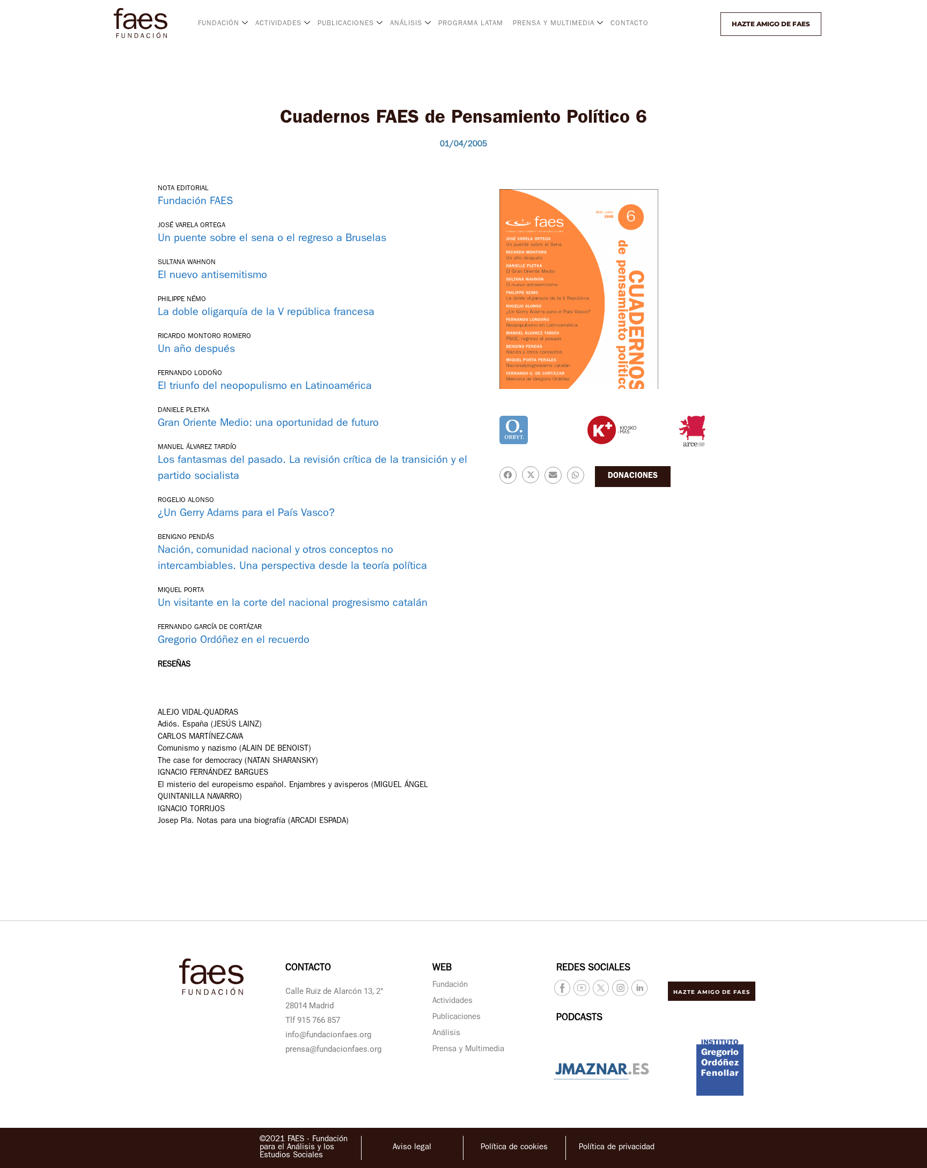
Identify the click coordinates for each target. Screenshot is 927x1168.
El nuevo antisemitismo (212, 276)
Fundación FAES (195, 202)
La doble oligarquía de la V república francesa (266, 313)
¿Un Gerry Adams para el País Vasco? (246, 513)
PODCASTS (579, 1018)
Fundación (450, 986)
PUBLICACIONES (346, 23)
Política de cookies (514, 1148)
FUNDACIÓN (218, 23)
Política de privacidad (616, 1148)
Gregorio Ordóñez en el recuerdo (234, 640)
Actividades (452, 1002)
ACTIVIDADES (278, 23)
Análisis (446, 1034)
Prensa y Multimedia (468, 1050)
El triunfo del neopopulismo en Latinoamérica (265, 386)
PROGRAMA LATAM (470, 23)
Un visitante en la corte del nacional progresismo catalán (293, 603)
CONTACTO (629, 23)
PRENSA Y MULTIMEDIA (553, 23)
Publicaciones (456, 1018)
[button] (693, 24)
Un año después (196, 350)
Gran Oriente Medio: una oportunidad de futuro (268, 423)
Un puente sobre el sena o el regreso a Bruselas (272, 239)
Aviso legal (412, 1148)
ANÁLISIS (406, 23)
